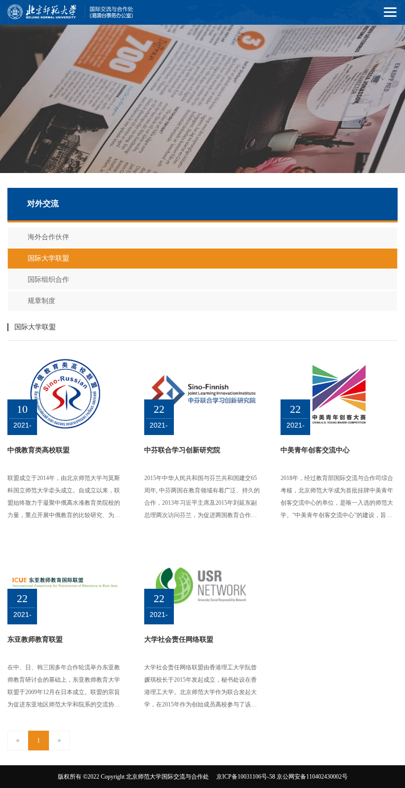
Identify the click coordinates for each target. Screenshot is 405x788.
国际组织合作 (48, 279)
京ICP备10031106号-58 (245, 776)
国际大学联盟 (48, 258)
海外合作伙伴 (48, 237)
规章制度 (41, 301)
